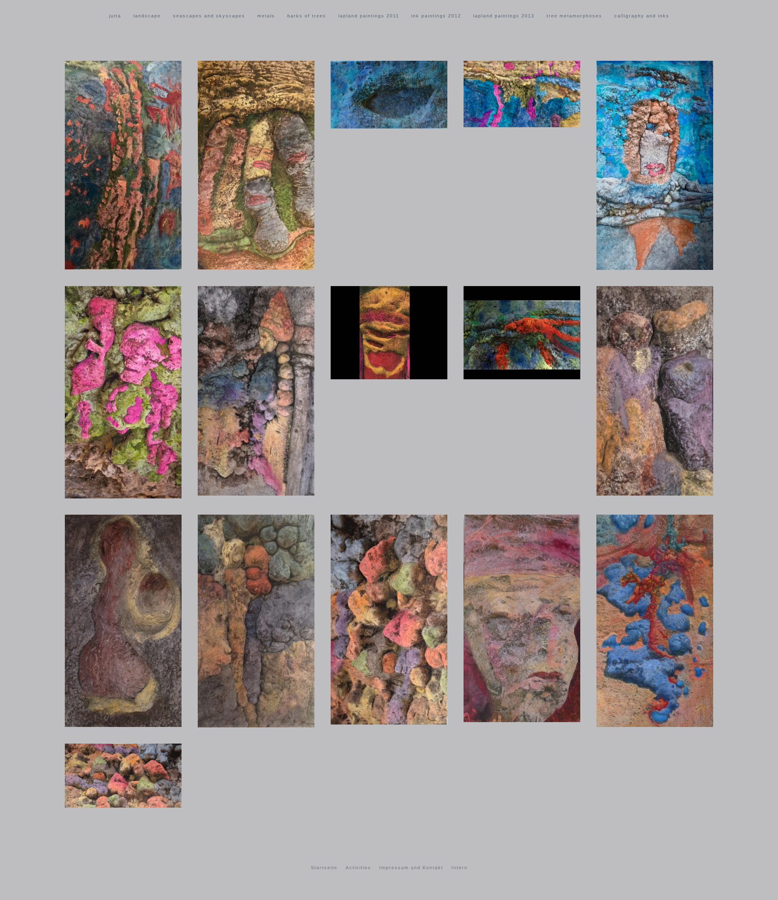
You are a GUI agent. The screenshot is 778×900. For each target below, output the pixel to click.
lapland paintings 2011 (368, 15)
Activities (358, 867)
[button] (123, 165)
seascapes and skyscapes (209, 15)
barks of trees (306, 15)
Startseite (324, 867)
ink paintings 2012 (436, 15)
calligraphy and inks (641, 15)
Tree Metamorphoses (574, 15)
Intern (459, 867)
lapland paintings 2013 (503, 15)
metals (266, 15)
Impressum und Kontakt (411, 867)
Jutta (115, 15)
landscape (147, 15)
